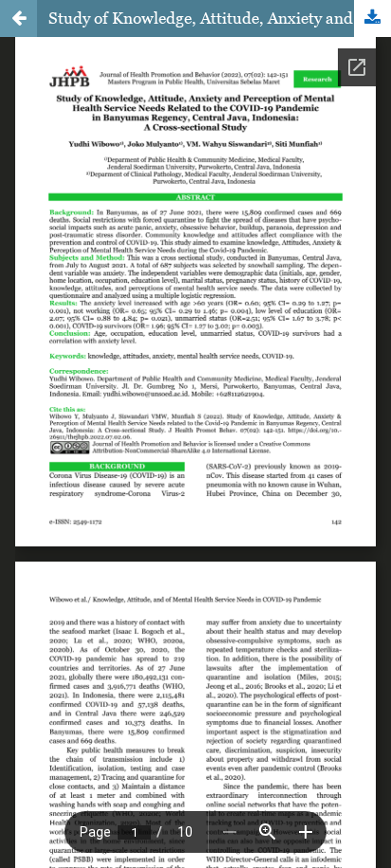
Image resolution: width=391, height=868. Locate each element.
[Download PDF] (372, 18)
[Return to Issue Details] (18, 18)
